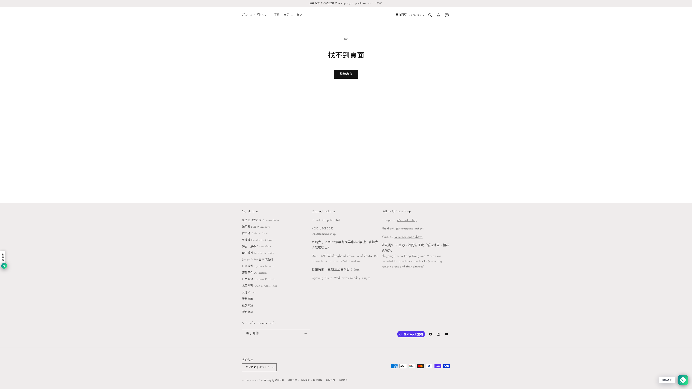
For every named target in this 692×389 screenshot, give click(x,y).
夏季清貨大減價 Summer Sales (260, 220)
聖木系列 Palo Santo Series (258, 253)
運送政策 (330, 380)
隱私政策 (305, 380)
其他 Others (249, 292)
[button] (287, 15)
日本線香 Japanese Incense (258, 266)
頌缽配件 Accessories (254, 273)
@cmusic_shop (407, 220)
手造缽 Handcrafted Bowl (257, 240)
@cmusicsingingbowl (410, 228)
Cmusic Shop (256, 380)
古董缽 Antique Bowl (255, 233)
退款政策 (247, 305)
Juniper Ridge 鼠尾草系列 (257, 259)
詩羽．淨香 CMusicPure (256, 246)
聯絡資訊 (343, 380)
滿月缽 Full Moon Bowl (256, 227)
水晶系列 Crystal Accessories (259, 286)
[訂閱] (305, 333)
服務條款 (247, 299)
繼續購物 (346, 74)
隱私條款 (247, 312)
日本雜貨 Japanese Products (259, 279)
